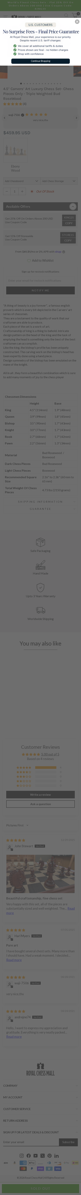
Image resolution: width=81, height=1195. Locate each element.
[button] (77, 21)
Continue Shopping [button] (40, 60)
